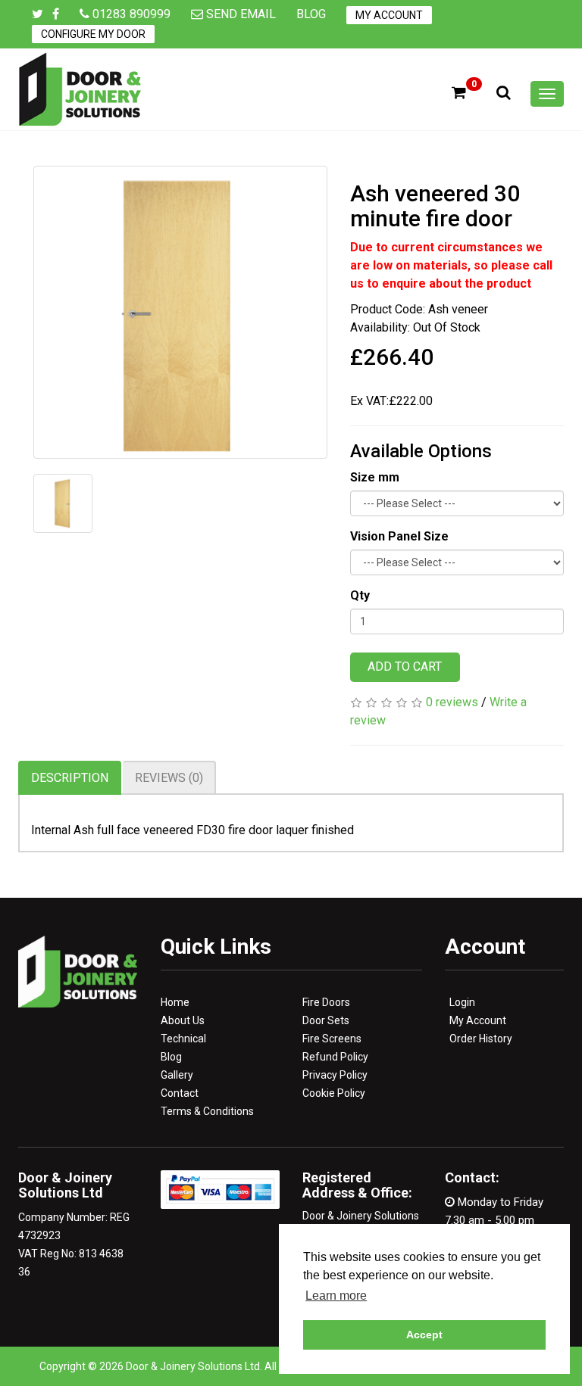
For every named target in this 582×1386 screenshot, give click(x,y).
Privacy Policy (335, 1075)
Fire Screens (331, 1038)
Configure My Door (93, 34)
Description (69, 778)
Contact (180, 1093)
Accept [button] (424, 1334)
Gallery (177, 1075)
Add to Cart (405, 666)
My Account (389, 15)
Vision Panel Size (399, 536)
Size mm (374, 477)
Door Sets (325, 1020)
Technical (183, 1038)
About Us (183, 1020)
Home (175, 1002)
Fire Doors (326, 1002)
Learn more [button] (336, 1295)
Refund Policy (335, 1057)
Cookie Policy (333, 1093)
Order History (480, 1038)
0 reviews (452, 702)
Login (462, 1002)
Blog (311, 14)
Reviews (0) (169, 778)
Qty (360, 595)
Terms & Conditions (207, 1111)
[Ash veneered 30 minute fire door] (180, 312)
